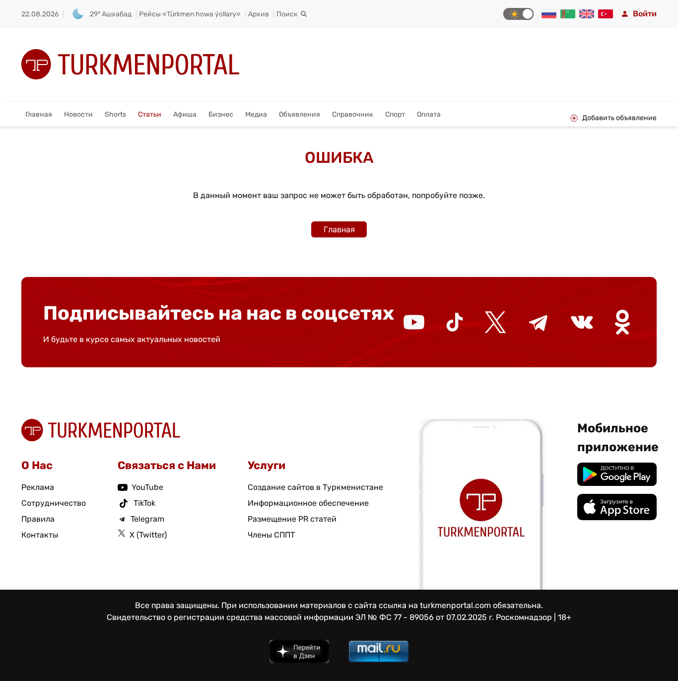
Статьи (149, 114)
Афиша (185, 114)
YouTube (147, 487)
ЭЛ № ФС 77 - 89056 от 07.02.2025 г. (424, 617)
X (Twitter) (148, 535)
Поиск (287, 14)
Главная (38, 114)
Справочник (352, 114)
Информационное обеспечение (308, 503)
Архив (258, 14)
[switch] (518, 14)
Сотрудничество (53, 503)
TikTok (144, 503)
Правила (38, 519)
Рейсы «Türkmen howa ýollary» (190, 14)
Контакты (39, 535)
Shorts (115, 114)
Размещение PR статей (292, 519)
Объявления (299, 114)
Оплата (429, 114)
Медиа (256, 114)
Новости (78, 114)
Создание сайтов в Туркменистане (315, 487)
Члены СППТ (271, 535)
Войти (645, 13)
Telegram (147, 519)
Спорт (395, 114)
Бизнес (220, 114)
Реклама (37, 487)
